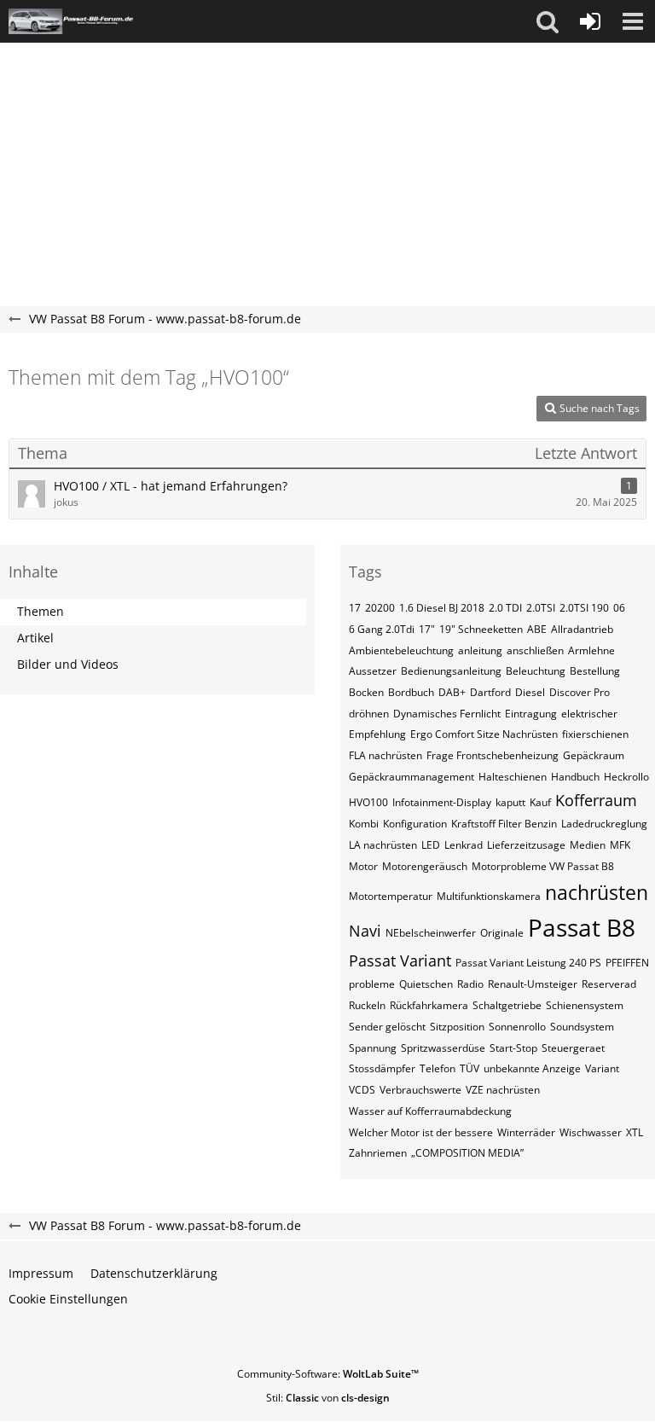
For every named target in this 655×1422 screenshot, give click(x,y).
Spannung (373, 1048)
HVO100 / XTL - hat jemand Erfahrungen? (170, 486)
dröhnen (369, 713)
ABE (537, 629)
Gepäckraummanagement (411, 776)
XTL (634, 1132)
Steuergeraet (573, 1048)
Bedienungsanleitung (451, 671)
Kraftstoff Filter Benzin (504, 823)
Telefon (437, 1068)
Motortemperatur (390, 896)
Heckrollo (626, 776)
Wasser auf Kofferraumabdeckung (430, 1111)
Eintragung (531, 713)
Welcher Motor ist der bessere (421, 1132)
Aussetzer (373, 671)
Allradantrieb (582, 629)
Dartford (490, 692)
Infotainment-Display (441, 802)
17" (427, 629)
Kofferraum (596, 800)
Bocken (366, 692)
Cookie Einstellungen (68, 1299)
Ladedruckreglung (604, 823)
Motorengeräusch (424, 866)
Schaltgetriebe (507, 1005)
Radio (470, 984)
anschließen (535, 650)
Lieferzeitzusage (526, 845)
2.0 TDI (505, 608)
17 (355, 608)
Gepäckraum (593, 755)
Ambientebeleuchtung (401, 650)
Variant (602, 1068)
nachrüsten (596, 892)
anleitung (480, 650)
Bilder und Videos (68, 664)
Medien (588, 845)
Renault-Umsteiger (532, 984)
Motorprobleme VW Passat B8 (543, 866)
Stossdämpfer (382, 1068)
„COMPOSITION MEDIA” (467, 1153)
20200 (380, 608)
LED (430, 845)
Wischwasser (590, 1132)
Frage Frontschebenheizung (492, 755)
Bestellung (595, 671)
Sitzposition (457, 1026)
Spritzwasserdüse (443, 1048)
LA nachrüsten (383, 845)
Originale (502, 933)
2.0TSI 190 (584, 608)
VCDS (362, 1089)
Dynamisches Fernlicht (447, 713)
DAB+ (452, 692)
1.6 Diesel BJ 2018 (441, 608)
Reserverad (609, 984)
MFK (620, 845)
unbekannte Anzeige (532, 1068)
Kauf (540, 802)
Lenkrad (463, 845)
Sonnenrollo (517, 1026)
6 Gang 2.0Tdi (381, 629)
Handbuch (575, 776)
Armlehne (591, 650)
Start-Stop (513, 1048)
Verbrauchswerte (420, 1089)
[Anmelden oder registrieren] (590, 21)
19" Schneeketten (481, 629)
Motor (363, 866)
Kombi (364, 823)
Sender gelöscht (387, 1026)
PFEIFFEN (627, 962)
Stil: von (328, 1397)
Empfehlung (377, 734)
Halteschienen (512, 776)
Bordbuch (411, 692)
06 (619, 608)
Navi (365, 930)
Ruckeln (367, 1005)
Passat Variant (400, 960)
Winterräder (526, 1132)
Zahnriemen (378, 1153)
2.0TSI (540, 608)
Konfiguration (415, 823)
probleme (372, 984)
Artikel (35, 638)
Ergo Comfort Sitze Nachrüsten (484, 734)
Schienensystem (584, 1005)
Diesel (530, 692)
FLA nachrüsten (385, 755)
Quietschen (426, 984)
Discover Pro (579, 692)
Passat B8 (581, 927)
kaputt (510, 802)
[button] (547, 21)
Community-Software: (328, 1374)
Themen (40, 611)
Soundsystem (582, 1026)
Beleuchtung (535, 671)
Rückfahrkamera (429, 1005)
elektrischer (589, 713)
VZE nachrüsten (503, 1089)
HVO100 (368, 802)
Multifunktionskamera (489, 896)
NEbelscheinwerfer (430, 933)
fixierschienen (595, 734)
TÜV (469, 1068)
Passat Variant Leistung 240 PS (528, 962)
